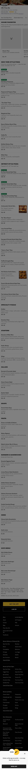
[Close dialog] (24, 753)
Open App (14, 766)
